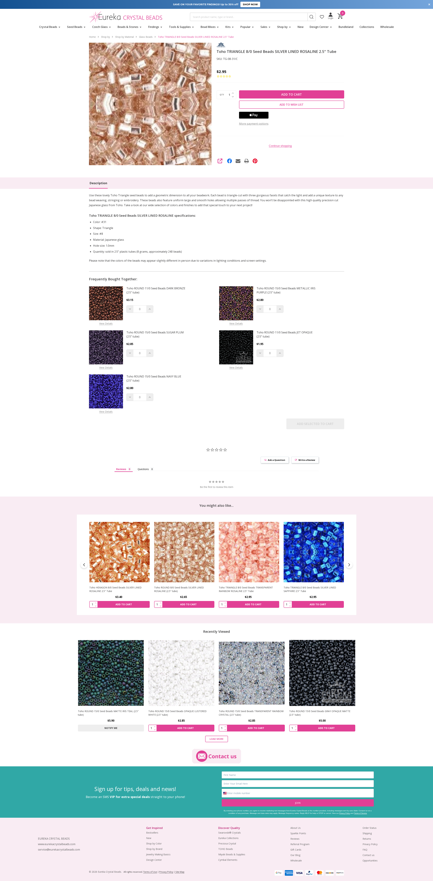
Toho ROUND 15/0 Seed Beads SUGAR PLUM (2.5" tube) (155, 334)
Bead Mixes (208, 27)
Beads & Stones (128, 27)
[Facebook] (229, 161)
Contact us (368, 855)
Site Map (179, 871)
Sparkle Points (298, 833)
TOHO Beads (225, 849)
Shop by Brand (154, 849)
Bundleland (346, 27)
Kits (228, 27)
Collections (367, 27)
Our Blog (295, 855)
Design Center (319, 27)
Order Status (370, 827)
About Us (295, 827)
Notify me (110, 728)
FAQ (365, 849)
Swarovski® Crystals (229, 832)
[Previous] (84, 564)
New (301, 27)
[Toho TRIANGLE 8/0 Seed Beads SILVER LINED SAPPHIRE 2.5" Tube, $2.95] (249, 552)
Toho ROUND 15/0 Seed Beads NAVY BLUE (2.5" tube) (153, 378)
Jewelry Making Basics (158, 854)
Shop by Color (154, 843)
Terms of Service (360, 813)
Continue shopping (280, 145)
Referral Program (299, 844)
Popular (245, 27)
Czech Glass (100, 27)
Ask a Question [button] (276, 460)
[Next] (349, 564)
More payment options (253, 124)
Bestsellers (152, 832)
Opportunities (370, 860)
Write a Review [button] (306, 460)
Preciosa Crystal (227, 843)
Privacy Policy (344, 813)
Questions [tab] (143, 469)
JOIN (297, 802)
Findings (153, 27)
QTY (222, 95)
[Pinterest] (255, 161)
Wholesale (387, 27)
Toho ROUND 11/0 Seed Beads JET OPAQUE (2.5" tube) (285, 334)
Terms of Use (150, 871)
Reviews (294, 838)
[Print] (246, 161)
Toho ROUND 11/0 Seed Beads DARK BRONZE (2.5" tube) (155, 290)
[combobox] (249, 17)
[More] (59, 27)
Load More (217, 738)
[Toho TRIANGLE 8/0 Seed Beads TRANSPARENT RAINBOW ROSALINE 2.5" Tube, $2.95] (184, 552)
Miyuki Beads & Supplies (231, 854)
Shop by (282, 27)
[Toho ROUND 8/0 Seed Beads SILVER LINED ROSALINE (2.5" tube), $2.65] (119, 552)
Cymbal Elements (227, 859)
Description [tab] (98, 183)
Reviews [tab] (121, 469)
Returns (367, 838)
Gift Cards (295, 849)
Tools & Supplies (180, 27)
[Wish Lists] (322, 17)
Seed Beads (74, 27)
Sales (263, 27)
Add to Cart (291, 94)
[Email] (238, 161)
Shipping (367, 833)
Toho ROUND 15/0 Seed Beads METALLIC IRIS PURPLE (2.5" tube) (286, 290)
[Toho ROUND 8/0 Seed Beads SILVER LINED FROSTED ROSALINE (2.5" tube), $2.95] (313, 552)
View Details (106, 323)
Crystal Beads (48, 27)
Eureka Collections (228, 838)
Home (92, 36)
